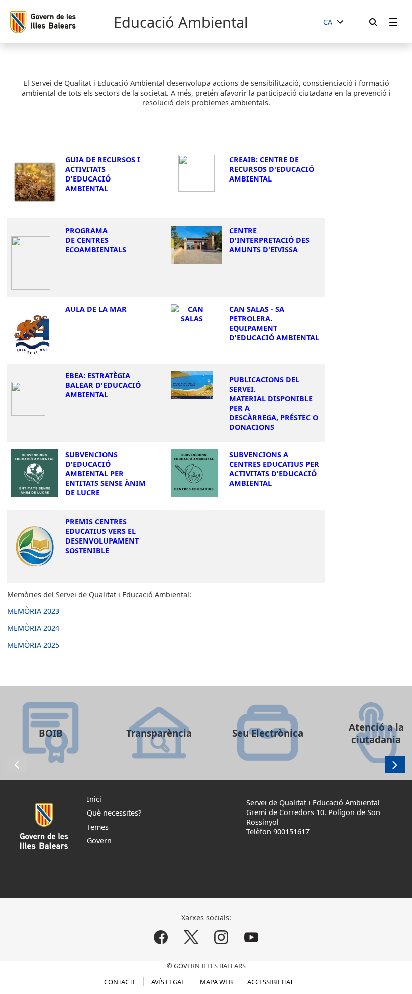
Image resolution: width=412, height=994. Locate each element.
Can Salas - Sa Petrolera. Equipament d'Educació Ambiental (274, 323)
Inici (94, 799)
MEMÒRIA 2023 (33, 611)
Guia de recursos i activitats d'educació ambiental (102, 174)
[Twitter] (191, 937)
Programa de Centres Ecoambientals (95, 240)
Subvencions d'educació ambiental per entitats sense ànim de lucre (105, 473)
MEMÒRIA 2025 (33, 645)
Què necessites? (114, 813)
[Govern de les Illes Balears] (55, 22)
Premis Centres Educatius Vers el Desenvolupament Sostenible (102, 536)
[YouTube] (251, 937)
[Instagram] (221, 937)
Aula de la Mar (96, 309)
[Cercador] (373, 22)
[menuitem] (393, 22)
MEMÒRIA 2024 (33, 628)
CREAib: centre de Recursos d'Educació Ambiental (271, 169)
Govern (99, 840)
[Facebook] (161, 937)
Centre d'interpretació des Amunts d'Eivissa (269, 240)
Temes (98, 827)
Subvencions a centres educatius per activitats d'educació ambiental (274, 468)
